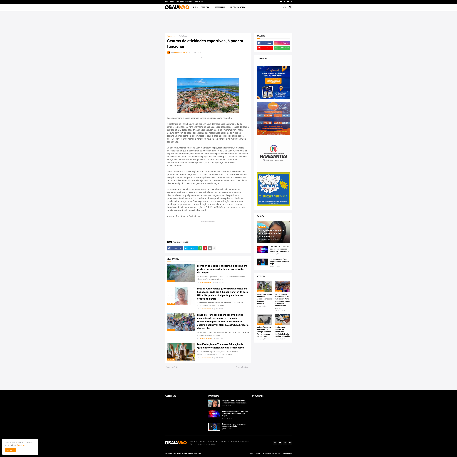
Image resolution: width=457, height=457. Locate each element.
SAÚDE (185, 242)
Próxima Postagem (243, 367)
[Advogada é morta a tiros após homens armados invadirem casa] (214, 403)
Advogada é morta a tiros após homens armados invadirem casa (234, 402)
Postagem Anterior (173, 367)
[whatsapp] (291, 2)
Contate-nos (287, 453)
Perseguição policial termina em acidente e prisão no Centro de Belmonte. (264, 298)
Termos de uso (198, 2)
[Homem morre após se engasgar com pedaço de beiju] (262, 262)
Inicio (166, 2)
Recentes (205, 7)
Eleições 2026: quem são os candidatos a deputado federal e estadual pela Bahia (282, 331)
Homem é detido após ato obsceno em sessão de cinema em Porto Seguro (279, 249)
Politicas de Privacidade (184, 2)
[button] (285, 7)
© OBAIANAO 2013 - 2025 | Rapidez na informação (183, 453)
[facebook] (281, 2)
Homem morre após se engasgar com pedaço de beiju (279, 261)
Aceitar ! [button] (10, 450)
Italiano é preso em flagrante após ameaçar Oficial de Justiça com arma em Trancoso (264, 331)
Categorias (220, 7)
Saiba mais (21, 445)
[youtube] (288, 2)
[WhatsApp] (200, 248)
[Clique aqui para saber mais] (228, 379)
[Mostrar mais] (214, 248)
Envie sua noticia (237, 7)
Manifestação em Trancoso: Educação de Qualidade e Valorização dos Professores (220, 346)
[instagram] (284, 2)
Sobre (172, 2)
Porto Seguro (184, 36)
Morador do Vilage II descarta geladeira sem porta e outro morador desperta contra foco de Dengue (222, 269)
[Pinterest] (205, 248)
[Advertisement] (228, 22)
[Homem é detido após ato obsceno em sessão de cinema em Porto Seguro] (262, 249)
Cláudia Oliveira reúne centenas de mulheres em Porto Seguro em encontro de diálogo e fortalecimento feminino (282, 301)
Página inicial (172, 36)
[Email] (210, 248)
